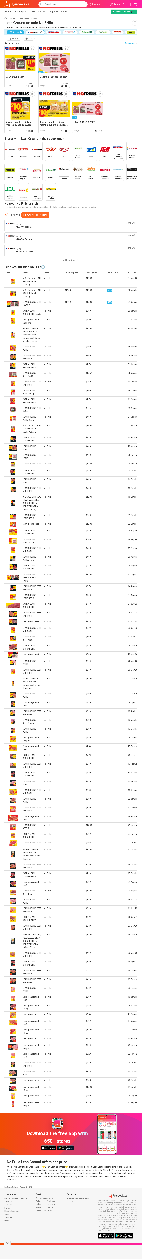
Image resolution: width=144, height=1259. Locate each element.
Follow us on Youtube (44, 1207)
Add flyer (8, 1217)
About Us (8, 1214)
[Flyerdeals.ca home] (17, 4)
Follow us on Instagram (45, 1204)
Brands (7, 1208)
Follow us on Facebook (45, 1201)
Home (8, 11)
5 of (11, 43)
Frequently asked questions (15, 1198)
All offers (13, 18)
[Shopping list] (135, 4)
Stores (41, 11)
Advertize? (8, 1201)
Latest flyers (20, 11)
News (6, 1221)
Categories (53, 11)
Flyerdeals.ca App (11, 1211)
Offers (32, 11)
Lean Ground (24, 18)
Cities (64, 11)
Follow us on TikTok (44, 1211)
